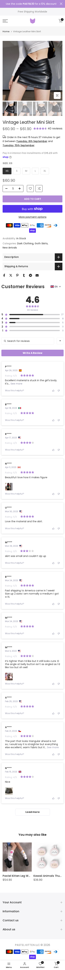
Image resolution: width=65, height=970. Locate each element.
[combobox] (60, 340)
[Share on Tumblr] (23, 275)
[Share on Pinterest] (17, 275)
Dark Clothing (25, 243)
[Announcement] (31, 4)
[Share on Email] (37, 275)
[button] (47, 129)
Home (6, 31)
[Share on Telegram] (30, 275)
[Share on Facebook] (4, 275)
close (61, 3)
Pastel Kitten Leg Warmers (20, 876)
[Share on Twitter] (10, 275)
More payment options (32, 217)
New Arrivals (10, 247)
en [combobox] (56, 286)
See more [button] (16, 383)
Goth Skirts (41, 243)
